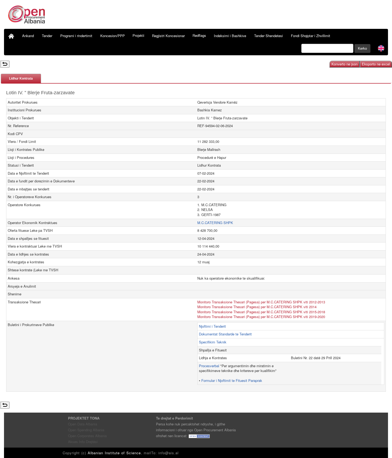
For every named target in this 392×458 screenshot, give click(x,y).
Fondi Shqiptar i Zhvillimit (310, 35)
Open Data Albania (82, 423)
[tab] (21, 78)
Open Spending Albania (86, 429)
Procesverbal (209, 365)
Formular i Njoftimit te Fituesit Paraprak (231, 380)
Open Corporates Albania (87, 435)
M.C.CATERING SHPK (215, 222)
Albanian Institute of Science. (116, 452)
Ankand (28, 35)
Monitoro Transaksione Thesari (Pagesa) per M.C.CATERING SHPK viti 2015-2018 (261, 311)
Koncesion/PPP (112, 35)
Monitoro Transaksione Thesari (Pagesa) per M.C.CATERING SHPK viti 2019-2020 (261, 316)
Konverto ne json (344, 63)
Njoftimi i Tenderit (212, 326)
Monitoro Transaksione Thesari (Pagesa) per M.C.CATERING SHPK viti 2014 (257, 306)
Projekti (138, 35)
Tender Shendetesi (268, 35)
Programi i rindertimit (76, 35)
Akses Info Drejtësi (83, 441)
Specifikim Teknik (212, 342)
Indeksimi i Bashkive (230, 35)
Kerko (362, 48)
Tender (47, 35)
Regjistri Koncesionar (168, 35)
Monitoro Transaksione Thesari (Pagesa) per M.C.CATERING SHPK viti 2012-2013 (261, 301)
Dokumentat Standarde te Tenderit (225, 333)
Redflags (199, 35)
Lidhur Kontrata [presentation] (21, 78)
